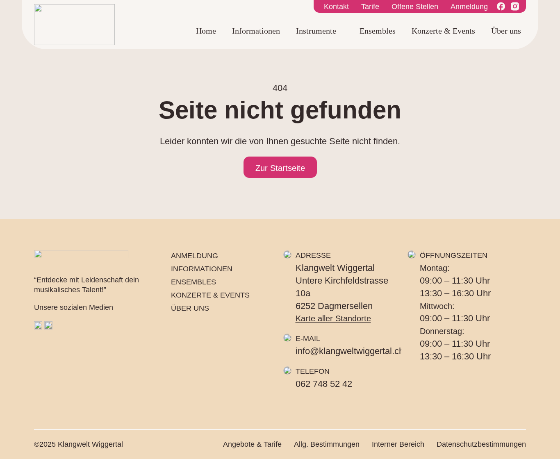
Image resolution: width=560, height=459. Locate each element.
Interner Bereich (398, 444)
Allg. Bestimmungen (327, 444)
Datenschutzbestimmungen (481, 444)
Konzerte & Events (443, 30)
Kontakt (336, 6)
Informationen (256, 30)
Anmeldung (469, 6)
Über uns (506, 30)
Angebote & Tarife (252, 444)
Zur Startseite (280, 168)
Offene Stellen (415, 6)
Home (206, 30)
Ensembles (378, 30)
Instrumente (316, 30)
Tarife (370, 6)
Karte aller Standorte (333, 318)
